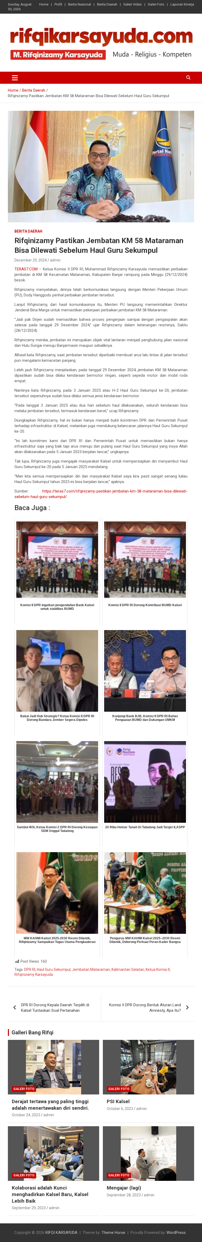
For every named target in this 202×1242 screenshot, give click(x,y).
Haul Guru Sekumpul (53, 969)
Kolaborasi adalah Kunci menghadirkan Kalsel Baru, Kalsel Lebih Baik (50, 1194)
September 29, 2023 (29, 1208)
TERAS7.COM (26, 269)
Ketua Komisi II (158, 969)
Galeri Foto (156, 4)
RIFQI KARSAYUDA (61, 1232)
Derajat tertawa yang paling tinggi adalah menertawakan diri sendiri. (50, 1104)
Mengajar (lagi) (124, 1188)
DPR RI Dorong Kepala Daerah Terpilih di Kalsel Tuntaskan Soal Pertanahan (55, 1008)
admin (55, 260)
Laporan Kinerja (182, 4)
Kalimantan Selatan (128, 969)
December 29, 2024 (30, 260)
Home (43, 4)
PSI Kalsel (118, 1101)
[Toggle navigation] (15, 78)
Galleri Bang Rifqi (32, 1032)
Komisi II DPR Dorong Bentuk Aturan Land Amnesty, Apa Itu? (145, 1008)
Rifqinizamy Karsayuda (33, 974)
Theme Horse (113, 1232)
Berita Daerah (107, 4)
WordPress (176, 1232)
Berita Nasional (79, 4)
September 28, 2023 (124, 1195)
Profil (58, 4)
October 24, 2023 (26, 1115)
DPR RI (29, 969)
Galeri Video (132, 4)
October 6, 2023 (120, 1109)
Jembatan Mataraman (91, 969)
